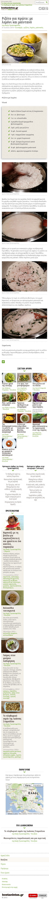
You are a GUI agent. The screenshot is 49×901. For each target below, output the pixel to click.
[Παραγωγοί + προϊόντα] (24, 814)
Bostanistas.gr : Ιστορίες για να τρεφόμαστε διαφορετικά (9, 8)
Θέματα (7, 551)
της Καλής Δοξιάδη (8, 407)
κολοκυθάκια (8, 635)
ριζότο (26, 28)
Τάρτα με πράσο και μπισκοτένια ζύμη (35, 491)
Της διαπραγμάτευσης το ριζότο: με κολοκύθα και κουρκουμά (9, 428)
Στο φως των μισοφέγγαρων (23, 384)
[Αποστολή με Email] (3, 361)
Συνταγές (18, 27)
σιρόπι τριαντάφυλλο (12, 756)
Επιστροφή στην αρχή (9, 887)
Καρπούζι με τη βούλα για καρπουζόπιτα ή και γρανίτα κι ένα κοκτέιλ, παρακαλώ (12, 539)
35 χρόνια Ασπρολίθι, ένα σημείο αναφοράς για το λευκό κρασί (13, 496)
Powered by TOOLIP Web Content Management (42, 896)
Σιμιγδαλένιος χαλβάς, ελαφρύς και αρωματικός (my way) (36, 497)
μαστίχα (18, 757)
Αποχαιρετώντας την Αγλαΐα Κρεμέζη (13, 503)
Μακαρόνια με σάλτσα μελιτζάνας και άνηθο (36, 480)
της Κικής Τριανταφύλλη (11, 25)
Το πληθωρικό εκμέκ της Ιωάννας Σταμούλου (16, 5)
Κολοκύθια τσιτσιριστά (9, 609)
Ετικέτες (4, 878)
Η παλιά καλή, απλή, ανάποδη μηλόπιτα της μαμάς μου (35, 485)
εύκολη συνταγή (9, 695)
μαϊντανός (39, 28)
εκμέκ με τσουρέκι (9, 753)
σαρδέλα (13, 691)
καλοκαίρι (15, 577)
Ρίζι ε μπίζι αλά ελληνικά (8, 404)
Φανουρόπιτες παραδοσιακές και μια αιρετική (13, 480)
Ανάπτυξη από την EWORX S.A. (33, 896)
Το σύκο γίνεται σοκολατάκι (11, 3)
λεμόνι (32, 28)
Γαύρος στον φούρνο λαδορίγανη (9, 658)
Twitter (40, 8)
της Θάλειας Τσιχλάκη (6, 389)
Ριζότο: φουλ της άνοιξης (7, 384)
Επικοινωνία (6, 884)
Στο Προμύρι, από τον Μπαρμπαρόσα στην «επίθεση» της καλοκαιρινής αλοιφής (13, 487)
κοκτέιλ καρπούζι (9, 584)
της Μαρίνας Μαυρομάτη (37, 433)
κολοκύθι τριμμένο (10, 633)
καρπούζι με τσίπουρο (11, 582)
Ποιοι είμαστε (5, 872)
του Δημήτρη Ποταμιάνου (22, 389)
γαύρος (6, 691)
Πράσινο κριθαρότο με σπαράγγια (22, 405)
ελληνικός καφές (9, 755)
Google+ (46, 8)
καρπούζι (6, 577)
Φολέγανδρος (8, 588)
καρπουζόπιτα (15, 586)
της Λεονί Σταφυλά (39, 388)
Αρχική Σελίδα (5, 855)
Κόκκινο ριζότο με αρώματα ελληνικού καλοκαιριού (8, 452)
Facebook (43, 8)
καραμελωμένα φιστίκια (12, 751)
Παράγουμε (4, 868)
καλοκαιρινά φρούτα (11, 578)
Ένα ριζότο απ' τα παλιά (39, 384)
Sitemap (5, 881)
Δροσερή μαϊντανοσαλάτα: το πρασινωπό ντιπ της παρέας (40, 427)
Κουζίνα (13, 390)
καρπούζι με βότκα (10, 580)
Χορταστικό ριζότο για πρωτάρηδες (38, 405)
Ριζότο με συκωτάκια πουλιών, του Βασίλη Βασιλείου (23, 428)
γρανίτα (6, 586)
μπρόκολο (7, 693)
